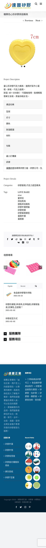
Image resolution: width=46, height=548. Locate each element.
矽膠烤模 (22, 210)
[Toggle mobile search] (36, 3)
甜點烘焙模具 (24, 204)
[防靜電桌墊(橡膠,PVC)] (36, 462)
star (20, 195)
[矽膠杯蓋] (28, 477)
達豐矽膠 (10, 168)
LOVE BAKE (24, 192)
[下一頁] (40, 267)
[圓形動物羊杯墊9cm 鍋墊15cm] (28, 485)
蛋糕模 (21, 219)
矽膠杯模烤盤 (24, 207)
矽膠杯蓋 (9, 444)
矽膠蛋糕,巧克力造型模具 (29, 185)
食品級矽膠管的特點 (23, 292)
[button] (23, 334)
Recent (23, 286)
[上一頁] (5, 267)
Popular (10, 286)
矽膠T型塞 (9, 477)
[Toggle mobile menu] (41, 3)
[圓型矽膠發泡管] (28, 462)
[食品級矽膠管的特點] (9, 292)
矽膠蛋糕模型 (24, 213)
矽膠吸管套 (10, 456)
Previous (29, 20)
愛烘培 (21, 198)
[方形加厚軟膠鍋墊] (36, 485)
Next (38, 20)
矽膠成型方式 (12, 318)
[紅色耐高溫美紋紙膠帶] (36, 446)
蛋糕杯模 (22, 216)
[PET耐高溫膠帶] (28, 454)
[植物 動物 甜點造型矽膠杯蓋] (36, 470)
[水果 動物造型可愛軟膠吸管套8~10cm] (28, 470)
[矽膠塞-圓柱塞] (28, 446)
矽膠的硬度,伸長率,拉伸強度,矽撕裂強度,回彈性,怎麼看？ (22, 305)
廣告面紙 (9, 471)
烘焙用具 (22, 201)
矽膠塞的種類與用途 (12, 464)
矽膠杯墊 (9, 450)
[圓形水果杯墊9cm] (36, 477)
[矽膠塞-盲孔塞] (36, 454)
